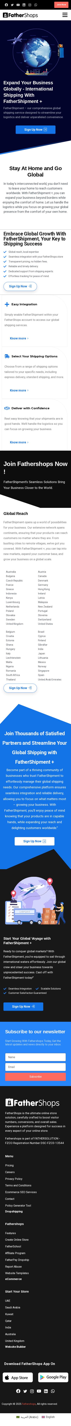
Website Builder (15, 1346)
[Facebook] (6, 5)
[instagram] (30, 5)
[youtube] (18, 5)
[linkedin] (24, 5)
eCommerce (13, 1279)
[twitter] (12, 5)
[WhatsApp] (36, 5)
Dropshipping (14, 1211)
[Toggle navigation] (65, 15)
